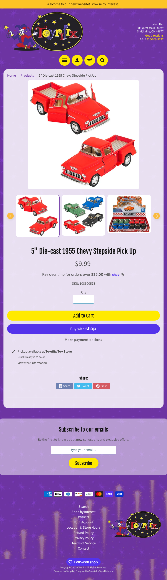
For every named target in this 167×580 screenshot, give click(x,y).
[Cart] (89, 60)
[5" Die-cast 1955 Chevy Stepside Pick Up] (38, 216)
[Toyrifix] (43, 31)
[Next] (156, 216)
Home (11, 75)
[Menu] (64, 60)
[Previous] (10, 216)
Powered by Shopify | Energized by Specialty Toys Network (83, 571)
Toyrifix (82, 567)
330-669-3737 (155, 39)
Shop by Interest (83, 511)
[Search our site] (102, 60)
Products (27, 75)
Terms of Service (84, 543)
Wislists (83, 517)
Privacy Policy (84, 538)
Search (83, 506)
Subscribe (83, 463)
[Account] (77, 60)
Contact (83, 548)
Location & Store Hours (83, 527)
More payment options (83, 339)
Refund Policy (83, 532)
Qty (83, 292)
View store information (32, 363)
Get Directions (154, 35)
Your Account (83, 522)
